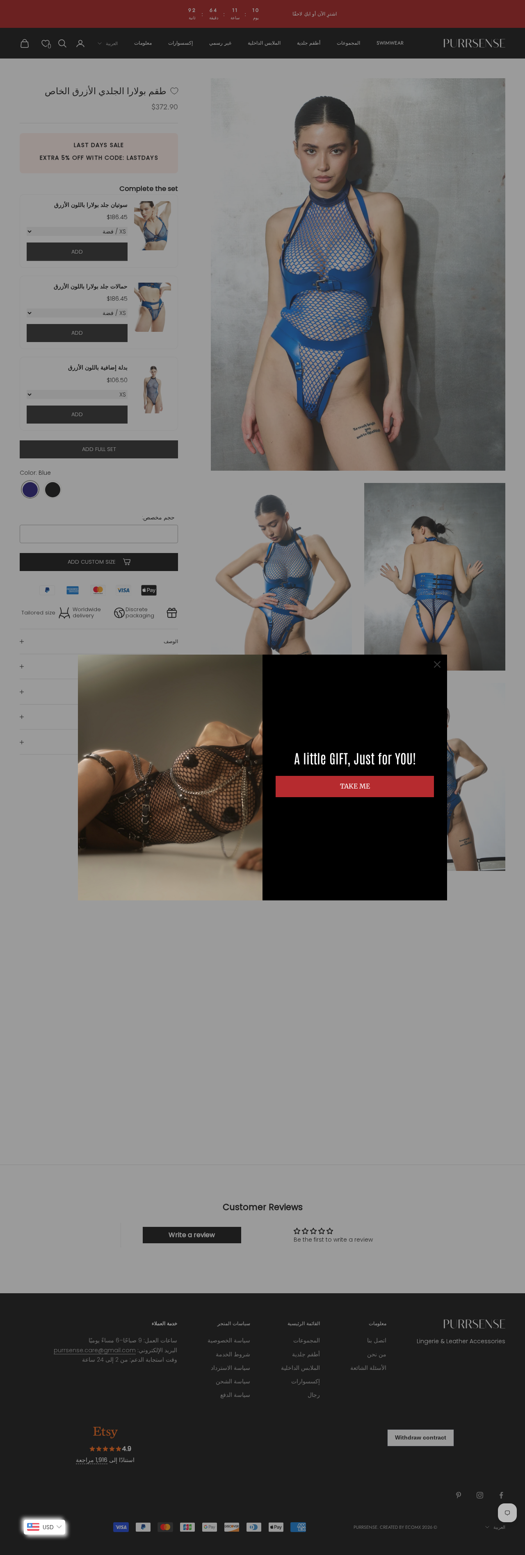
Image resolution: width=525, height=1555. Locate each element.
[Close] (437, 664)
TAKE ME (355, 786)
